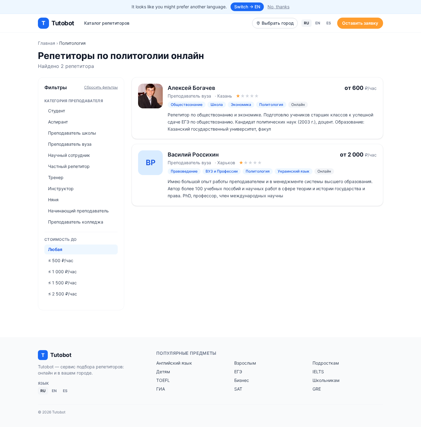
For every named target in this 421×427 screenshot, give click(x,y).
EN (317, 23)
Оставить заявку (360, 23)
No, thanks (278, 6)
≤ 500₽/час (60, 260)
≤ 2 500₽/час (62, 293)
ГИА (160, 388)
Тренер (55, 177)
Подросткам (326, 363)
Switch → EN (247, 6)
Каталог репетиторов (106, 23)
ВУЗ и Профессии (222, 171)
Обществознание (186, 104)
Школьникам (326, 380)
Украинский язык (293, 171)
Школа (217, 104)
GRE (317, 388)
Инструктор (61, 188)
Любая (55, 249)
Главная (46, 43)
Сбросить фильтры (101, 87)
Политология (271, 104)
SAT (238, 388)
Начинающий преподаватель (78, 210)
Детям (163, 371)
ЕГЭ (238, 371)
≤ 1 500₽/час (62, 282)
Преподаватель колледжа (75, 221)
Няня (53, 199)
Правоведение (184, 171)
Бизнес (241, 380)
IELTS (318, 371)
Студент (56, 110)
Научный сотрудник (69, 155)
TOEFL (163, 380)
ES (328, 23)
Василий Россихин (193, 154)
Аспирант (58, 121)
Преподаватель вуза (70, 144)
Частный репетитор (69, 166)
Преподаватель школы (72, 133)
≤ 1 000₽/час (62, 271)
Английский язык (174, 363)
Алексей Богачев (191, 88)
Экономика (241, 104)
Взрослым (245, 363)
